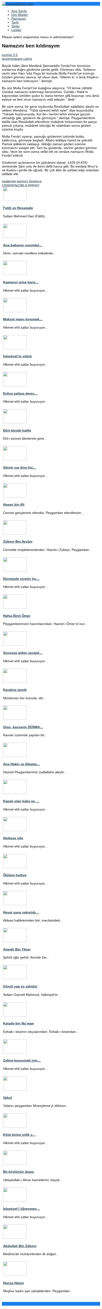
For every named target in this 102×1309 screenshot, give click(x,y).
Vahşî (7, 1097)
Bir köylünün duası (18, 1172)
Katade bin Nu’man (18, 1023)
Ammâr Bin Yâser (17, 949)
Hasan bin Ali (13, 504)
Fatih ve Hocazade (18, 208)
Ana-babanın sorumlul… (22, 245)
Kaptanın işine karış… (21, 282)
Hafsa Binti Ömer (16, 616)
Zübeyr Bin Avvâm (17, 541)
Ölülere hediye (15, 875)
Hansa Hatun (13, 1283)
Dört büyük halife (17, 430)
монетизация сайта (17, 59)
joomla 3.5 (10, 55)
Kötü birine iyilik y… (19, 1135)
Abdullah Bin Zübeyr (20, 1246)
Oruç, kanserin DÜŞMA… (23, 727)
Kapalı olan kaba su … (21, 801)
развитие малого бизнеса (22, 181)
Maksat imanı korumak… (23, 319)
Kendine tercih (15, 690)
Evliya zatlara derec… (20, 393)
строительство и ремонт (20, 185)
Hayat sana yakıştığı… (21, 912)
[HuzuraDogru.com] (17, 4)
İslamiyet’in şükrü (17, 356)
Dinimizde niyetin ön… (21, 579)
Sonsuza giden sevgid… (22, 653)
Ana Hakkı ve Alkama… (21, 764)
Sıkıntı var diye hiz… (19, 467)
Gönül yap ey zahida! (20, 986)
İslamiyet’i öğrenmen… (21, 1209)
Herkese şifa (13, 838)
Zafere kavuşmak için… (22, 1060)
